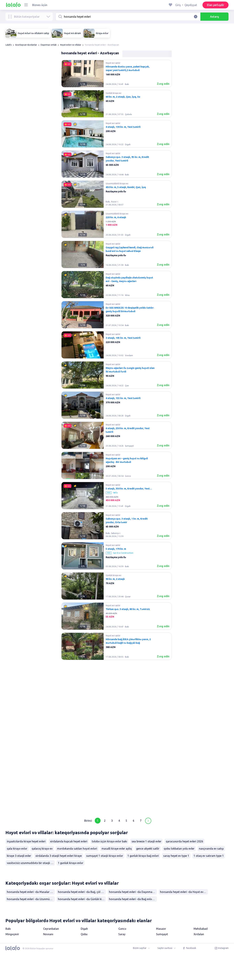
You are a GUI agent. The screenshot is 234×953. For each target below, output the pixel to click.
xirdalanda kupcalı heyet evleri (68, 841)
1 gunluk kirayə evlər (70, 862)
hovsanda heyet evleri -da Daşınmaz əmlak (133, 891)
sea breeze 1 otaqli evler (146, 841)
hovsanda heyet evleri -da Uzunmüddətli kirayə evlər (31, 899)
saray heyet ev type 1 (176, 855)
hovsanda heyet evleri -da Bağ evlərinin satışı (133, 899)
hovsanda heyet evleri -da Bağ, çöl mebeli (82, 891)
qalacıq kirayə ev (42, 848)
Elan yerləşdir (215, 5)
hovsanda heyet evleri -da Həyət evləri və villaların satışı (184, 891)
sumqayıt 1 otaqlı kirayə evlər (104, 855)
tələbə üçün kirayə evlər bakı (109, 841)
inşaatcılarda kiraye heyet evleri (26, 841)
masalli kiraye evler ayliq (117, 848)
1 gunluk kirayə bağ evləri (143, 855)
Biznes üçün (39, 5)
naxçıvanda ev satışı (211, 848)
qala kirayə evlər (17, 848)
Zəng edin (163, 83)
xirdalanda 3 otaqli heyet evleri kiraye (58, 855)
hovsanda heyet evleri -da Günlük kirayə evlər (82, 899)
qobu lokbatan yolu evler (179, 848)
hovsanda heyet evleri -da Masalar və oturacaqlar (31, 891)
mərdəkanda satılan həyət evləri (77, 848)
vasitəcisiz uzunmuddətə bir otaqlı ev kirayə (31, 862)
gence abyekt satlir (147, 848)
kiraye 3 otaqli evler (19, 855)
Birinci (88, 820)
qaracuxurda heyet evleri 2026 (184, 841)
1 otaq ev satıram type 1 (209, 855)
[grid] (116, 436)
